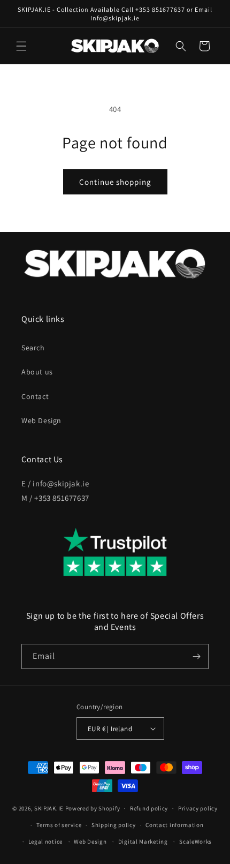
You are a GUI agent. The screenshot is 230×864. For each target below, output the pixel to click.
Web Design (41, 420)
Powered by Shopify (92, 808)
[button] (21, 46)
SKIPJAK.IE (49, 808)
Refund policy (149, 808)
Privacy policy (198, 808)
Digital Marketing (143, 841)
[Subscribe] (196, 656)
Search (33, 347)
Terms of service (58, 825)
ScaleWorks (195, 841)
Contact (35, 396)
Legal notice (45, 841)
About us (37, 372)
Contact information (174, 825)
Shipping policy (113, 825)
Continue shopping (115, 182)
